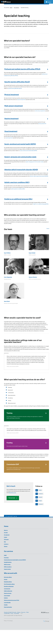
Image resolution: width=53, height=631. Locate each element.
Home (11, 7)
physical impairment (21, 99)
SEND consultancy (8, 566)
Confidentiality (7, 613)
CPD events (6, 539)
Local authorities (7, 602)
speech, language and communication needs (34, 161)
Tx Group (10, 620)
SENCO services (7, 564)
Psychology (6, 557)
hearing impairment (42, 123)
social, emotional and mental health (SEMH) (28, 150)
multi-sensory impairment (40, 110)
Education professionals (9, 586)
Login (22, 613)
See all (48, 228)
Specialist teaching (24, 7)
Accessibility (16, 613)
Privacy (11, 613)
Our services (16, 7)
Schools (5, 579)
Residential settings (8, 581)
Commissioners (7, 588)
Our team (6, 532)
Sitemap (5, 546)
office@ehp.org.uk (12, 492)
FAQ (5, 541)
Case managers (7, 595)
